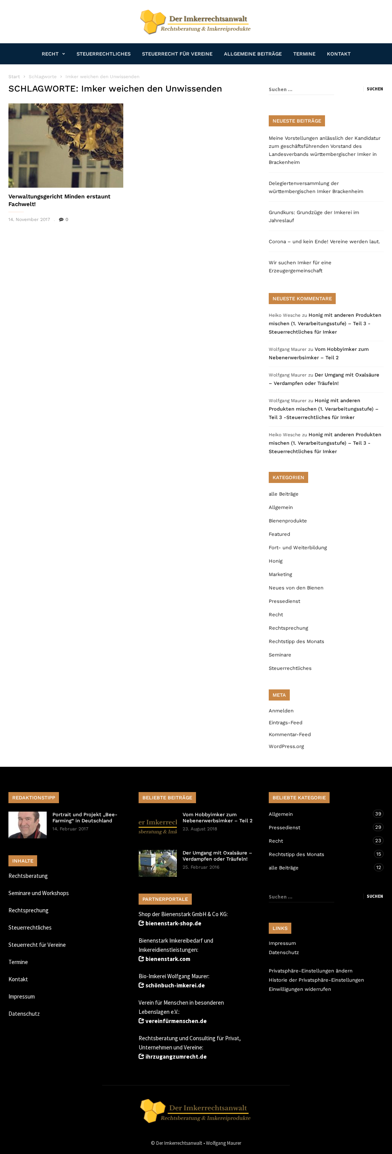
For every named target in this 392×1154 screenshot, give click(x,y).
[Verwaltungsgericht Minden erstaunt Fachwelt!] (65, 145)
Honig (276, 561)
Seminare (280, 655)
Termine (304, 54)
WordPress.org (286, 746)
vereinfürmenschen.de (176, 1021)
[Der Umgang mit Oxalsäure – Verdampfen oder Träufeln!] (158, 863)
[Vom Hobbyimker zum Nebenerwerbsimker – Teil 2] (158, 825)
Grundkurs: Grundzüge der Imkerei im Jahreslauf (314, 216)
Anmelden (281, 711)
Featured (279, 534)
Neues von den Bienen (296, 588)
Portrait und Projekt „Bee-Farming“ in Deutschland (85, 817)
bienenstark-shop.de (173, 923)
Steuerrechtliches (104, 54)
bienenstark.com (167, 958)
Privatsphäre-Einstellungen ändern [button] (311, 971)
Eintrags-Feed (285, 722)
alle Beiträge (284, 494)
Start (14, 76)
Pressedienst (284, 601)
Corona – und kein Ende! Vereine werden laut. (324, 241)
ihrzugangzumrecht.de (176, 1056)
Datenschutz (24, 1013)
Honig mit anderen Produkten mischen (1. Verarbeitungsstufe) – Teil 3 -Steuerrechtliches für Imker (325, 323)
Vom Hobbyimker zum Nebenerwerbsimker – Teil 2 (218, 817)
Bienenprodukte (288, 521)
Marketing (280, 574)
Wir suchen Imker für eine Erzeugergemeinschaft (300, 266)
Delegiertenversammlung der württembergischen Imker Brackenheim (316, 187)
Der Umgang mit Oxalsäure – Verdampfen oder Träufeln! (217, 856)
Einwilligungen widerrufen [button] (300, 989)
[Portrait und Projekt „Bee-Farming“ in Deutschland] (27, 825)
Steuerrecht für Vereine (177, 54)
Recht (50, 54)
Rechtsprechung (288, 628)
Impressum (21, 996)
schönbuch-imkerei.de (175, 985)
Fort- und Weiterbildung (298, 547)
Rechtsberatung (28, 875)
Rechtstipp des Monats (296, 641)
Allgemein (281, 507)
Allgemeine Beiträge (253, 54)
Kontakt (339, 54)
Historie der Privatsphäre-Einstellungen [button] (316, 980)
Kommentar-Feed (290, 734)
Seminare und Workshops (38, 893)
